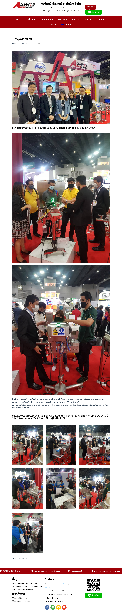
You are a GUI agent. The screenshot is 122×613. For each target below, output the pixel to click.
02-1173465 (63, 584)
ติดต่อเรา (100, 19)
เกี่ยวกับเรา (32, 19)
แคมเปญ (76, 19)
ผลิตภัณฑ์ (46, 19)
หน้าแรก (19, 19)
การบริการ (62, 19)
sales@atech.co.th (64, 594)
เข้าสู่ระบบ (52, 24)
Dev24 (18, 43)
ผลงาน (88, 19)
